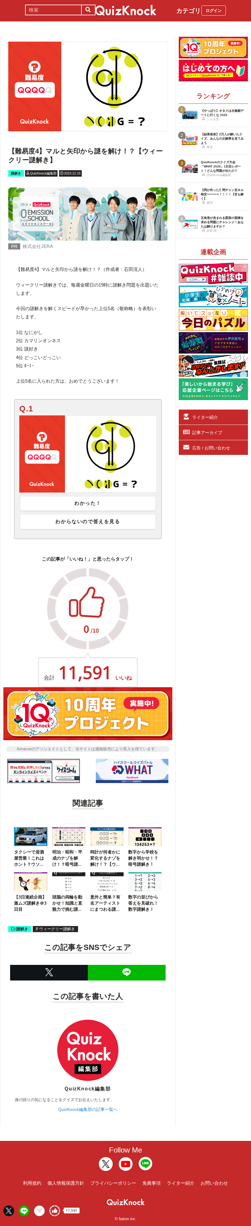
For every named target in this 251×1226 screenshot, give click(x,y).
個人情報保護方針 (65, 1183)
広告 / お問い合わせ (211, 447)
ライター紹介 (205, 417)
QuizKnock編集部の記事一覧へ (88, 1109)
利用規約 (32, 1183)
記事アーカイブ (207, 432)
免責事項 (151, 1183)
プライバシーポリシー (113, 1183)
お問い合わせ (214, 1183)
